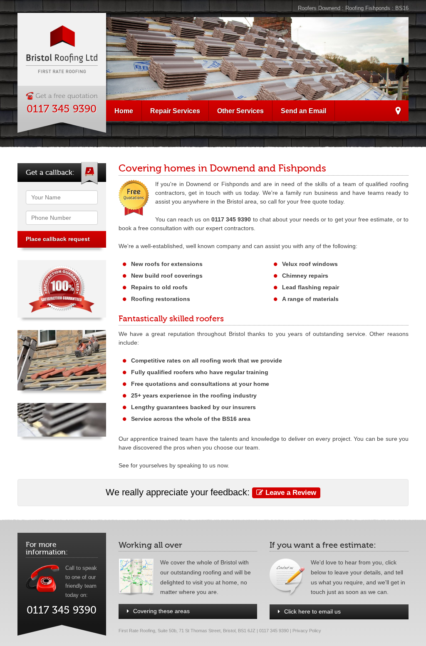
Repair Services (175, 110)
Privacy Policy (306, 630)
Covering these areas (161, 611)
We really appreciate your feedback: (211, 492)
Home (123, 110)
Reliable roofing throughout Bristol (398, 112)
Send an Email (303, 110)
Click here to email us (312, 611)
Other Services (240, 110)
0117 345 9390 (62, 109)
